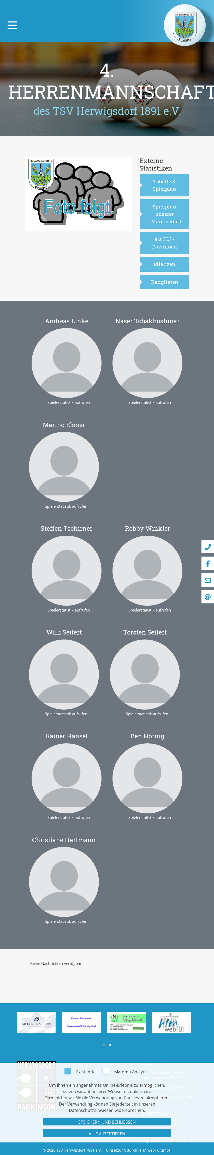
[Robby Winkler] (147, 570)
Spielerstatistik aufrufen (68, 402)
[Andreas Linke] (67, 362)
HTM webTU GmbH (154, 1150)
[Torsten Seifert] (145, 674)
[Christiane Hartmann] (64, 881)
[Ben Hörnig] (147, 777)
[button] (104, 1045)
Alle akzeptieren (107, 1134)
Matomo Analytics (132, 1072)
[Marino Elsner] (64, 466)
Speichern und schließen (107, 1122)
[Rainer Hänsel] (67, 777)
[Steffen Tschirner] (67, 570)
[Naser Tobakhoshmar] (147, 362)
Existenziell (87, 1072)
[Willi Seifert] (64, 674)
